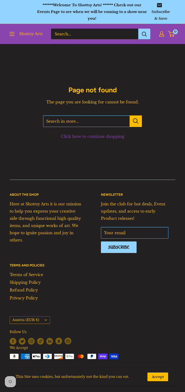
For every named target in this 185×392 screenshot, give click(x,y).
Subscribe (118, 247)
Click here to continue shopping (92, 136)
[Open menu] (12, 34)
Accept (158, 377)
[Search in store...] (136, 121)
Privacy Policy (24, 298)
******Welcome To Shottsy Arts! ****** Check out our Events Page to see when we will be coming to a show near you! (92, 12)
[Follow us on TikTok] (40, 341)
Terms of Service (26, 274)
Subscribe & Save (161, 15)
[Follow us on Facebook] (13, 341)
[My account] (161, 34)
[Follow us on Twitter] (22, 341)
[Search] (144, 34)
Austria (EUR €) (25, 320)
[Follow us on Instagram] (31, 341)
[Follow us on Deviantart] (58, 341)
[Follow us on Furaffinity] (68, 341)
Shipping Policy (25, 282)
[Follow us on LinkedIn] (49, 341)
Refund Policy (24, 290)
